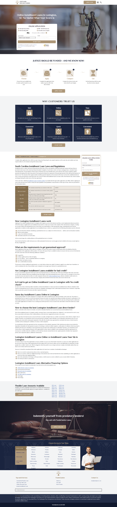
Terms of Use (22, 46)
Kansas (73, 452)
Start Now (37, 41)
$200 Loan (54, 388)
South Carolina (34, 156)
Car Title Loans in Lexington (24, 374)
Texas (33, 465)
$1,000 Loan (62, 390)
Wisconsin (73, 465)
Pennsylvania (33, 463)
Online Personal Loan (22, 484)
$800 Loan (61, 387)
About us (58, 480)
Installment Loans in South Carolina (36, 180)
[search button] (101, 2)
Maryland (60, 454)
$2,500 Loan (62, 392)
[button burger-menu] (98, 2)
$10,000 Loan (62, 393)
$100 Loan (54, 387)
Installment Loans (25, 156)
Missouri (60, 456)
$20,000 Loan (62, 395)
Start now (58, 145)
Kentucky (33, 454)
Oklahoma (60, 461)
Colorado (73, 447)
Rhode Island (47, 463)
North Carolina (33, 461)
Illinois (33, 452)
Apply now (89, 2)
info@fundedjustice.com (96, 480)
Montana (74, 456)
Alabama (33, 447)
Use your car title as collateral (38, 32)
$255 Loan (54, 390)
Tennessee (73, 463)
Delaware (33, 449)
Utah (47, 465)
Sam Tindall (18, 496)
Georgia (60, 449)
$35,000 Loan (62, 396)
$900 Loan (61, 388)
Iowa (60, 452)
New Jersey (60, 459)
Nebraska (33, 459)
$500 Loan (54, 395)
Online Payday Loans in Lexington (26, 367)
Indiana (46, 452)
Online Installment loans (54, 276)
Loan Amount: (21, 35)
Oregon (73, 461)
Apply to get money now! (91, 174)
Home (18, 156)
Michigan (73, 454)
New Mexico (73, 459)
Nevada (47, 459)
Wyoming (33, 468)
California (60, 447)
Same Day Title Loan (21, 482)
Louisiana (46, 454)
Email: (39, 35)
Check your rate (24, 394)
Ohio (47, 461)
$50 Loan (54, 385)
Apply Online (58, 427)
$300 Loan (54, 392)
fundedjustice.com (56, 504)
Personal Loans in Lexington (24, 371)
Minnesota (33, 456)
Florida (46, 449)
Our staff (58, 482)
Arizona (47, 447)
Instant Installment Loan (22, 486)
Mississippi (46, 456)
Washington (60, 465)
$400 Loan (54, 393)
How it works (59, 484)
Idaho (73, 449)
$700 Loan (61, 385)
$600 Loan (54, 396)
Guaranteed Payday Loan (22, 480)
